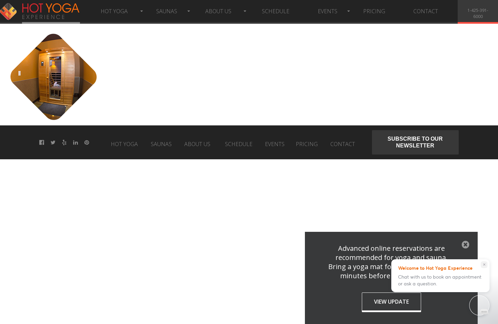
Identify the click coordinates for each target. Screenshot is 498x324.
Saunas (166, 11)
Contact (425, 11)
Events (327, 11)
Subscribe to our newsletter (415, 142)
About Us (218, 11)
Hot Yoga (114, 11)
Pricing (374, 11)
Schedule (275, 11)
